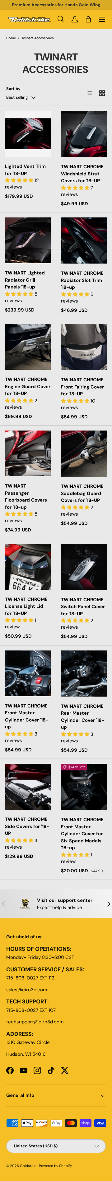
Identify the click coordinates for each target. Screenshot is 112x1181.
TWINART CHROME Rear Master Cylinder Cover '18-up (82, 717)
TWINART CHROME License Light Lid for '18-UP (26, 606)
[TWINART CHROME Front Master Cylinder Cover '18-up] (28, 673)
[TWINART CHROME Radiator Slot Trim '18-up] (84, 240)
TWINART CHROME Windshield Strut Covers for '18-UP (82, 174)
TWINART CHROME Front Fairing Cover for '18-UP (82, 387)
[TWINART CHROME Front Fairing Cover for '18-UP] (84, 347)
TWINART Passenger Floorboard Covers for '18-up (26, 496)
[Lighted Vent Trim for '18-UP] (28, 134)
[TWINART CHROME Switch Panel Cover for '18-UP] (84, 567)
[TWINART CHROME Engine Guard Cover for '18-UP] (28, 347)
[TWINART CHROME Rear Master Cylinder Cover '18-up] (84, 673)
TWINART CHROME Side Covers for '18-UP (27, 826)
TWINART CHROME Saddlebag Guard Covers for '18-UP (82, 493)
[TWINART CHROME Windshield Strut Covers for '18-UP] (84, 134)
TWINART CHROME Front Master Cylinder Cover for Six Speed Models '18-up (82, 834)
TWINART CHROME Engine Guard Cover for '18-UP (27, 386)
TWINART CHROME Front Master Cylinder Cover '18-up (26, 716)
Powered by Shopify (55, 1166)
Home (11, 38)
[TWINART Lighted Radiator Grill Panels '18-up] (28, 240)
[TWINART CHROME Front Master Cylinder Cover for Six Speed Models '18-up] (84, 787)
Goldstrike (28, 1166)
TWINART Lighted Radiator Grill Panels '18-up (25, 280)
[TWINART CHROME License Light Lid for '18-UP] (28, 567)
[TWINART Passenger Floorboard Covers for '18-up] (28, 453)
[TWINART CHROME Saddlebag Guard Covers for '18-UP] (84, 454)
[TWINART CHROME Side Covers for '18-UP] (28, 787)
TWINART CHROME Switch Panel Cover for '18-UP (83, 607)
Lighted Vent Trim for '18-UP (25, 170)
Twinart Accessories (37, 38)
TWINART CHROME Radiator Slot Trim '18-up (82, 280)
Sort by (13, 88)
